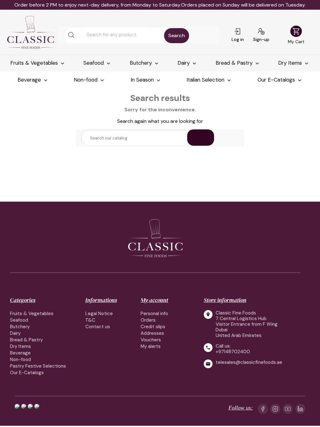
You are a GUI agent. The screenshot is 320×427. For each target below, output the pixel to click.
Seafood (94, 62)
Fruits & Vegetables (34, 62)
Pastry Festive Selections (38, 366)
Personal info (154, 313)
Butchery (141, 62)
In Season (143, 79)
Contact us (97, 327)
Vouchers (151, 340)
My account (154, 300)
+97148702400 (233, 352)
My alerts (151, 346)
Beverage (30, 79)
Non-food (86, 79)
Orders (148, 320)
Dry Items (290, 62)
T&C (90, 320)
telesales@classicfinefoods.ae (249, 362)
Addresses (152, 333)
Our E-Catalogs (277, 79)
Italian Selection (206, 79)
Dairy (184, 62)
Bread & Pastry (235, 62)
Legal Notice (99, 313)
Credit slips (153, 327)
